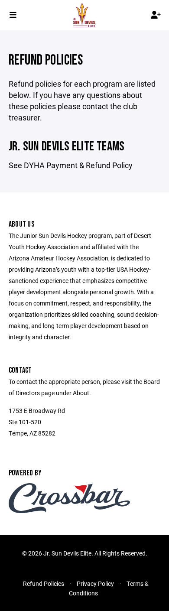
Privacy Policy (95, 583)
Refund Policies (43, 583)
